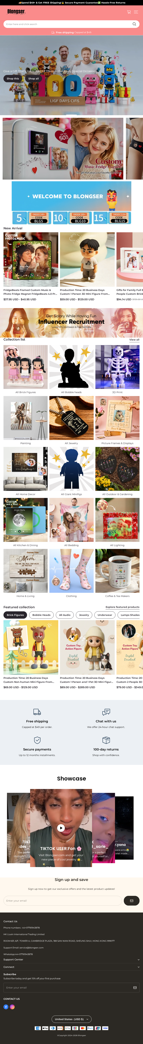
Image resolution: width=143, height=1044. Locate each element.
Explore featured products (122, 607)
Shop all (33, 78)
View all (134, 339)
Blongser (82, 1035)
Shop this (13, 78)
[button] (136, 12)
